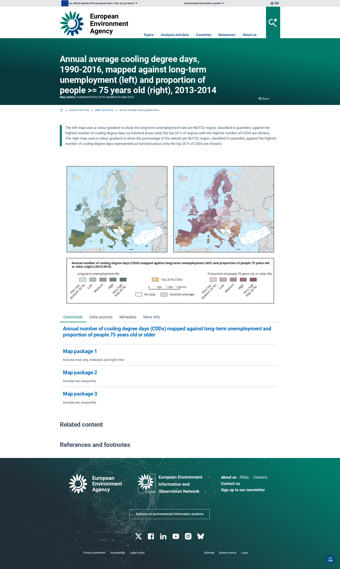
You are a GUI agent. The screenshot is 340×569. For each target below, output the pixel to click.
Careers (260, 477)
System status (228, 552)
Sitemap (209, 552)
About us (250, 35)
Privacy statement (94, 552)
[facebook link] (151, 536)
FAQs (244, 477)
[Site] (95, 23)
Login (244, 552)
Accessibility (117, 552)
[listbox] (99, 3)
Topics (148, 35)
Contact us (230, 483)
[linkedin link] (164, 536)
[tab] (73, 317)
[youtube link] (176, 536)
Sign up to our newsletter (243, 489)
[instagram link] (189, 536)
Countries (203, 35)
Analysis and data (175, 35)
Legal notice (137, 552)
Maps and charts (104, 110)
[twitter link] (139, 536)
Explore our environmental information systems (169, 514)
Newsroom (227, 35)
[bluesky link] (201, 536)
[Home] (62, 110)
